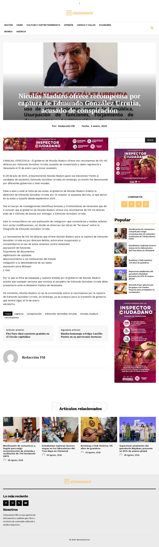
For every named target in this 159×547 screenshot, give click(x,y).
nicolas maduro (89, 314)
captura (18, 314)
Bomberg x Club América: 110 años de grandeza (140, 261)
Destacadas (78, 87)
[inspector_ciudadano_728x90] (55, 149)
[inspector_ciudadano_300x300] (135, 182)
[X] (131, 204)
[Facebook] (124, 204)
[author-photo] (5, 460)
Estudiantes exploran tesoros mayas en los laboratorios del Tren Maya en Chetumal (142, 247)
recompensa (12, 317)
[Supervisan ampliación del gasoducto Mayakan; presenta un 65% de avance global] (120, 275)
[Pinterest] (139, 204)
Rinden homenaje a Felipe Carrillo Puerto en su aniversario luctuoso (81, 335)
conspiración (34, 314)
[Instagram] (12, 503)
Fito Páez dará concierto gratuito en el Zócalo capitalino (27, 335)
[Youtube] (25, 503)
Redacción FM (66, 126)
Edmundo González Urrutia (61, 314)
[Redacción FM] (10, 357)
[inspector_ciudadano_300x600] (135, 382)
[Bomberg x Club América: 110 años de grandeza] (120, 261)
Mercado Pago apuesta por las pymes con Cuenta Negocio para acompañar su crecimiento (141, 288)
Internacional (103, 87)
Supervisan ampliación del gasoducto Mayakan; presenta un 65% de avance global (141, 275)
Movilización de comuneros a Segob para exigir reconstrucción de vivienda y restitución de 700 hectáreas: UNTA (142, 234)
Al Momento (53, 87)
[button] (139, 28)
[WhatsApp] (146, 204)
